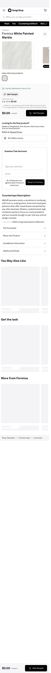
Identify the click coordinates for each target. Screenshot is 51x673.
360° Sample (12, 94)
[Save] (45, 34)
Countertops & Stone (28, 23)
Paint (6, 23)
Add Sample (38, 113)
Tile (14, 23)
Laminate (5, 30)
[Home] (17, 10)
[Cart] (45, 10)
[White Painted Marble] (4, 78)
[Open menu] (4, 10)
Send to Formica (35, 182)
